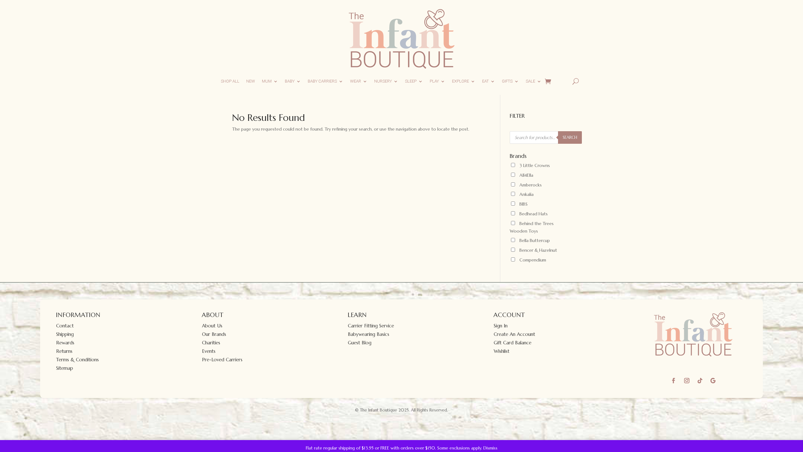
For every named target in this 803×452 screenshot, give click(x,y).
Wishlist (501, 351)
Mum (267, 81)
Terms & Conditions (77, 360)
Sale (530, 81)
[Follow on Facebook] (673, 380)
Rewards (65, 343)
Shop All (230, 81)
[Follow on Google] (713, 380)
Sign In (501, 326)
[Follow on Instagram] (686, 380)
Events (208, 351)
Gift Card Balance (512, 343)
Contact (65, 326)
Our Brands (214, 334)
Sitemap (64, 368)
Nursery (383, 81)
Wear (355, 81)
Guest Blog (359, 343)
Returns (64, 351)
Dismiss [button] (490, 448)
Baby (290, 81)
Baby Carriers (322, 81)
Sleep (411, 81)
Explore (460, 81)
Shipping (65, 334)
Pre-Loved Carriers (222, 360)
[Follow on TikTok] (699, 380)
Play (434, 81)
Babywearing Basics (368, 334)
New (250, 81)
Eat (485, 81)
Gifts (507, 81)
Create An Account (514, 334)
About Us (212, 326)
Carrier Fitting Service (371, 326)
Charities (211, 343)
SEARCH (570, 137)
